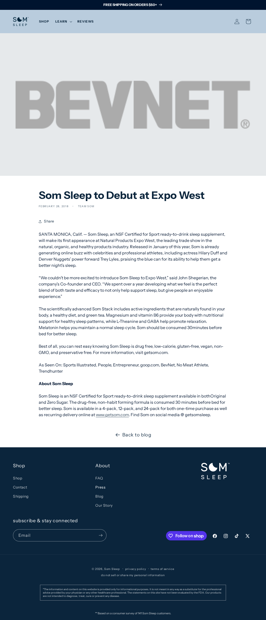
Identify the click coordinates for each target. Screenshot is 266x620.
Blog (99, 496)
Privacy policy (135, 569)
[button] (63, 21)
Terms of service (162, 569)
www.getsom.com (112, 414)
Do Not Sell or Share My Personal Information (133, 575)
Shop (17, 478)
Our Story (103, 505)
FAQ (99, 478)
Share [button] (49, 221)
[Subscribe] (100, 535)
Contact (20, 487)
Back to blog (136, 435)
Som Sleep (112, 569)
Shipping (21, 496)
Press (100, 487)
